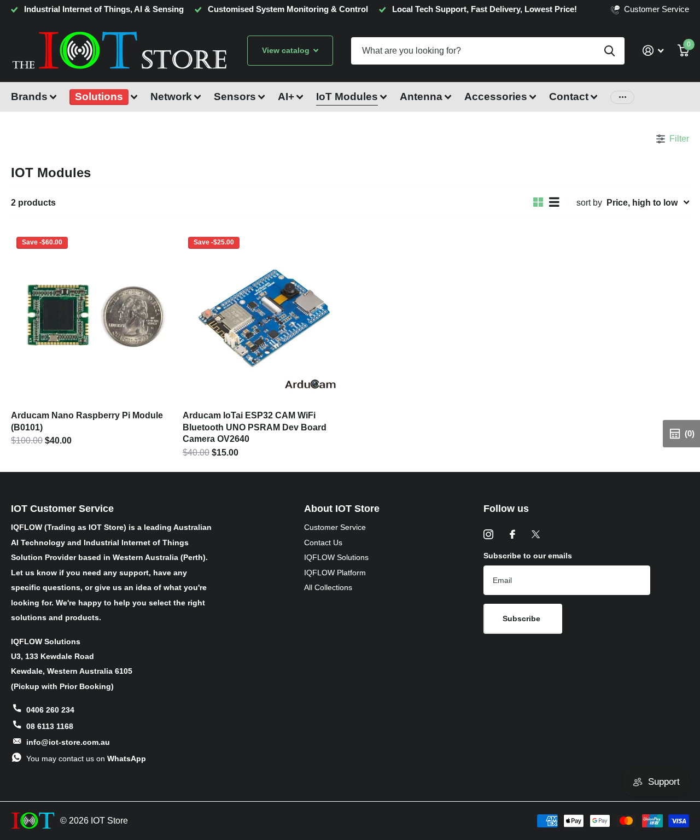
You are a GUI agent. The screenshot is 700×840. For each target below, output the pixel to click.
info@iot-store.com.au (68, 742)
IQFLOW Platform (335, 572)
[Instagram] (488, 534)
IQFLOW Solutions (336, 557)
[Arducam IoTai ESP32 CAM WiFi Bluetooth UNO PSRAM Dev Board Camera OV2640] (264, 316)
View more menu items (622, 97)
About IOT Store (342, 508)
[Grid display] (538, 202)
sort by (589, 202)
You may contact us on (86, 758)
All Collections (328, 587)
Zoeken (609, 51)
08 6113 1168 (49, 726)
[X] (536, 534)
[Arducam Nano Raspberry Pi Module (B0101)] (92, 316)
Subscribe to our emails (527, 555)
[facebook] (512, 534)
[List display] (554, 202)
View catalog (287, 50)
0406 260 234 (50, 709)
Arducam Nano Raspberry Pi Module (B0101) (87, 421)
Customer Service (335, 527)
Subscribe (522, 618)
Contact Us (323, 542)
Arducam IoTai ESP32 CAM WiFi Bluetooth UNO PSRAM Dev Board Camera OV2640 (254, 427)
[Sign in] (653, 50)
